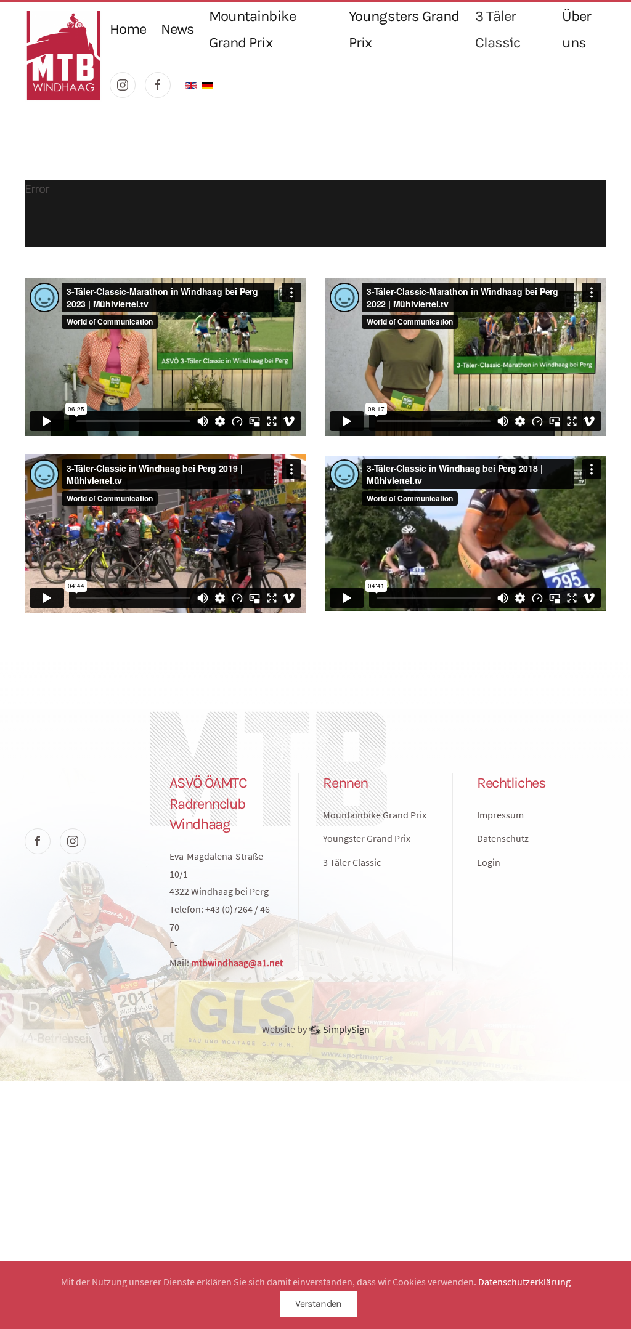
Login (488, 862)
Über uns (576, 29)
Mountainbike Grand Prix (252, 29)
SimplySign (345, 1029)
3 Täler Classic (497, 29)
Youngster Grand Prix (366, 838)
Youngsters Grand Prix (404, 29)
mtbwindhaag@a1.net (237, 962)
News (177, 29)
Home (128, 29)
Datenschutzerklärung (524, 1281)
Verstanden (318, 1303)
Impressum (500, 815)
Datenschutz (503, 838)
